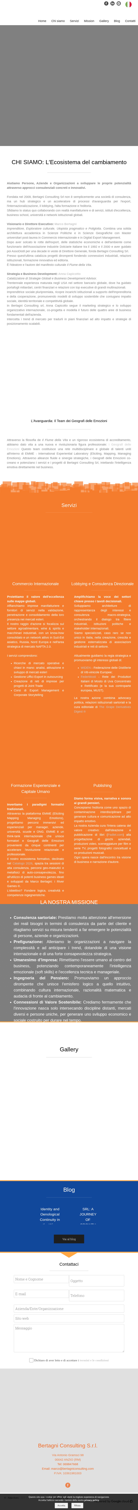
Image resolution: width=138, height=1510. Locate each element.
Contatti (130, 21)
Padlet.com (115, 834)
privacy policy (91, 1500)
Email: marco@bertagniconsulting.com (68, 1468)
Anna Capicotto (69, 274)
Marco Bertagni (66, 224)
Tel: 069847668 (67, 1464)
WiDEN (86, 667)
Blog (117, 21)
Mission (89, 21)
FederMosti (89, 676)
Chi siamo (58, 21)
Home (42, 21)
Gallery (104, 21)
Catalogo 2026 (22, 863)
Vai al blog (69, 1239)
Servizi (74, 21)
